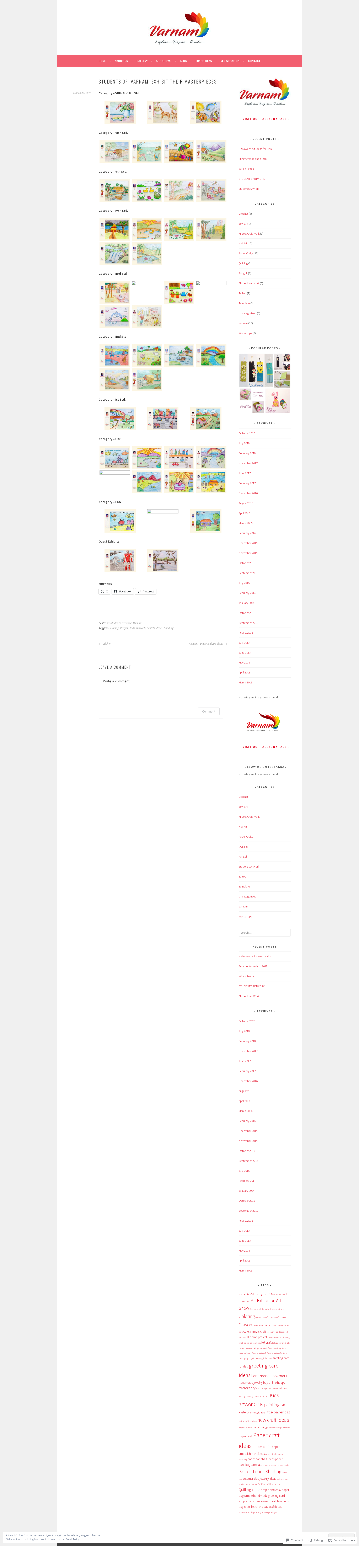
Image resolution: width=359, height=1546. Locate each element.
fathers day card (275, 1337)
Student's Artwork (121, 623)
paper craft (246, 1436)
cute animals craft (254, 1331)
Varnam (137, 623)
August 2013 (246, 632)
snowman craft (267, 1501)
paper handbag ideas (260, 1459)
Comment (208, 711)
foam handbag (274, 1348)
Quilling (243, 263)
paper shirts (283, 1465)
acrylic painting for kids (257, 1293)
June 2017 (245, 473)
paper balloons (273, 1427)
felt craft (266, 1342)
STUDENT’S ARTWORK (252, 179)
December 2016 (248, 493)
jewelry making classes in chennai (254, 1396)
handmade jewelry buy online (258, 1383)
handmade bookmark (269, 1375)
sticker (106, 643)
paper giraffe (271, 1454)
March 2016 (245, 523)
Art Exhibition (263, 1300)
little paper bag (278, 1412)
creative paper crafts (266, 1325)
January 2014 (246, 603)
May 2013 (244, 662)
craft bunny (269, 1317)
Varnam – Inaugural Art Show (206, 643)
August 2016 (246, 503)
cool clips (260, 1317)
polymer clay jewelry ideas (259, 1479)
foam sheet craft (259, 1353)
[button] (120, 113)
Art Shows (163, 61)
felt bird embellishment (250, 1343)
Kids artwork (137, 628)
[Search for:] (265, 932)
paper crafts (261, 1446)
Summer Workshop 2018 (253, 159)
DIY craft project (257, 1337)
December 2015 (248, 543)
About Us (121, 61)
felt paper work (260, 1348)
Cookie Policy (72, 1539)
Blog (183, 61)
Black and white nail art (260, 1309)
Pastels (151, 628)
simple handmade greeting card (264, 1496)
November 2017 (248, 463)
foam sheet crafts (274, 1353)
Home (102, 61)
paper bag (259, 1427)
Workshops (245, 333)
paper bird (285, 1427)
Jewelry (243, 223)
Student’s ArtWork (249, 189)
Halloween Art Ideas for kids (255, 149)
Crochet (243, 213)
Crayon (124, 628)
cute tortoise (272, 1332)
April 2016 (244, 513)
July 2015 (244, 583)
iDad (258, 1388)
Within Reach (246, 169)
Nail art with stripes (248, 1421)
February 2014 (247, 593)
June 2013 (245, 652)
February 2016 (247, 533)
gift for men (267, 1358)
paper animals (245, 1427)
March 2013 (245, 682)
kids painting (267, 1404)
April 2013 (244, 672)
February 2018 (247, 453)
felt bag (286, 1337)
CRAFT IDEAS (203, 61)
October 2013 (247, 613)
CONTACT (254, 61)
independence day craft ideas (274, 1388)
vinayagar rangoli (270, 1512)
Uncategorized (247, 313)
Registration (230, 61)
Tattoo (242, 293)
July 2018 (244, 443)
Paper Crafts (246, 253)
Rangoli (243, 273)
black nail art (278, 1309)
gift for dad (256, 1358)
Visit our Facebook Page (265, 119)
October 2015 (247, 563)
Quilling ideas (249, 1489)
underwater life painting (250, 1512)
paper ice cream (270, 1465)
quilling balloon (273, 1484)
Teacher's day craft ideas (266, 1507)
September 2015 (248, 573)
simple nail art (247, 1501)
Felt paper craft (279, 1343)
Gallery (142, 61)
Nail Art (243, 243)
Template (244, 303)
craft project (280, 1317)
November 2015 (248, 553)
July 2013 (244, 642)
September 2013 (248, 623)
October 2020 (247, 433)
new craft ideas (273, 1420)
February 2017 (247, 483)
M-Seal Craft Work (249, 233)
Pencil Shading (164, 628)
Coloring (113, 628)
